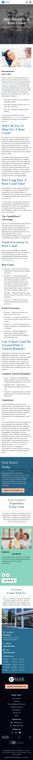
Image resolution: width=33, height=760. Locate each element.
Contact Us (16, 713)
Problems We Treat (16, 707)
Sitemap (27, 750)
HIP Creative (24, 757)
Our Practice (16, 698)
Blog (16, 715)
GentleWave (8, 223)
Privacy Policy (6, 752)
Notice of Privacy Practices (19, 752)
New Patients (16, 710)
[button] (30, 2)
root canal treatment (20, 444)
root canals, (17, 117)
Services (16, 701)
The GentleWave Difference (16, 704)
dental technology (9, 84)
